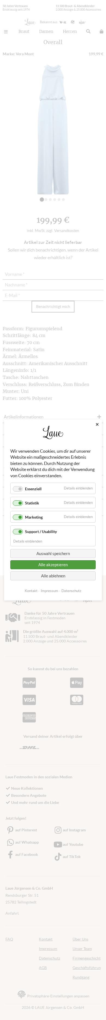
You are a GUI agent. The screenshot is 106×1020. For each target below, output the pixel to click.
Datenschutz (71, 591)
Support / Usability (41, 531)
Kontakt (31, 591)
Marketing (34, 517)
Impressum (49, 591)
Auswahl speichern (53, 553)
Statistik (32, 503)
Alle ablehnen (53, 576)
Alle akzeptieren (53, 564)
